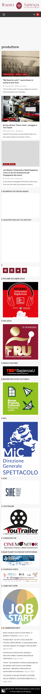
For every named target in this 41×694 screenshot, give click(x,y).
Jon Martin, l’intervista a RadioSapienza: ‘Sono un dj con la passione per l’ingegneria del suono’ (20, 172)
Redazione (20, 131)
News (25, 74)
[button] (4, 14)
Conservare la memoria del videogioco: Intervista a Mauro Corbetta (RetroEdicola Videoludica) (18, 656)
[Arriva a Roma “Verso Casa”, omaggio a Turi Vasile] (20, 109)
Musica (18, 74)
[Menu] (4, 14)
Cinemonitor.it (12, 628)
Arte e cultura (9, 74)
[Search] (34, 14)
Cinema (6, 119)
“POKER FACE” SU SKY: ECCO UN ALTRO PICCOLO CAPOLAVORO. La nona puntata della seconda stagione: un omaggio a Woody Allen (20, 643)
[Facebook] (6, 270)
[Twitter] (18, 270)
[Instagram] (12, 270)
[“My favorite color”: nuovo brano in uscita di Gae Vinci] (20, 64)
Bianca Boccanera (22, 86)
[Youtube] (25, 270)
